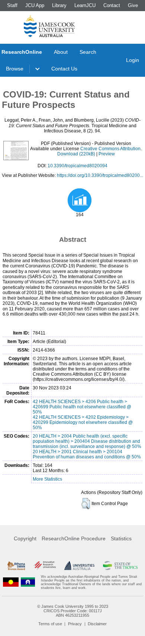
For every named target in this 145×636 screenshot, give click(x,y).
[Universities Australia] (79, 565)
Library (59, 5)
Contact (111, 5)
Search (88, 52)
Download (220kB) (76, 153)
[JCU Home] (49, 25)
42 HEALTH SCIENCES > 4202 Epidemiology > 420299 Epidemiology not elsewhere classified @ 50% (83, 422)
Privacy (75, 624)
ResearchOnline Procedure (74, 538)
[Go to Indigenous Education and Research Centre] (11, 582)
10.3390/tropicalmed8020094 (77, 165)
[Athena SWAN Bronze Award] (16, 565)
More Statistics (47, 479)
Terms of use (50, 624)
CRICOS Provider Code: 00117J (73, 611)
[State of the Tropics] (120, 565)
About (61, 52)
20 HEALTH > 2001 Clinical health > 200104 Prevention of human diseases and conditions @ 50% (87, 454)
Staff (12, 5)
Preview (107, 153)
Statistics (121, 538)
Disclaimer (97, 624)
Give (133, 5)
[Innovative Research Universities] (44, 565)
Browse (14, 69)
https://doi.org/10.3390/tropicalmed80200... (100, 175)
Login (132, 60)
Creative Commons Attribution (110, 148)
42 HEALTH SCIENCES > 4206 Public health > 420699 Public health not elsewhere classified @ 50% (82, 407)
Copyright (25, 538)
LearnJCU (85, 5)
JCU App (34, 5)
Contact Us (64, 69)
